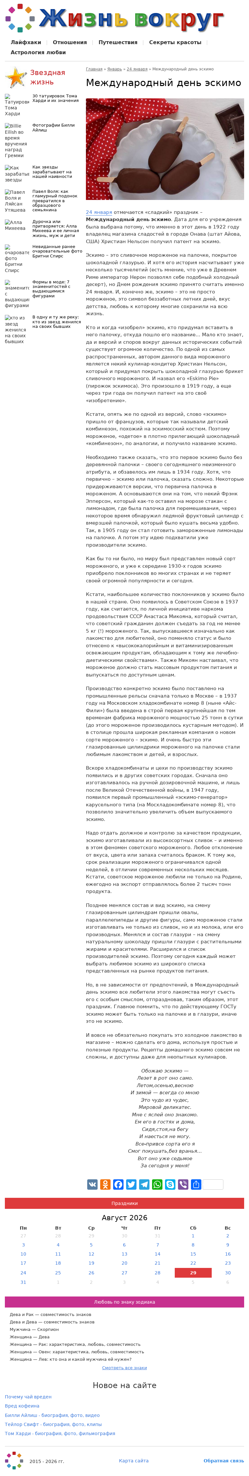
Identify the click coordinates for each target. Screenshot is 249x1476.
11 (58, 1254)
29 (193, 1272)
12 (91, 1254)
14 (157, 1254)
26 (91, 1272)
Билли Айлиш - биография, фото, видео (52, 1415)
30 (228, 1272)
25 (58, 1272)
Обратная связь (224, 1460)
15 (193, 1254)
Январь (114, 69)
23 (228, 1263)
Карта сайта (134, 1460)
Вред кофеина (22, 1405)
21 (157, 1263)
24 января (137, 69)
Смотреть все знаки (124, 1367)
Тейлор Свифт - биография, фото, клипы (53, 1424)
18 (58, 1263)
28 (157, 1272)
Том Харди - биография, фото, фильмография (60, 1433)
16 (228, 1254)
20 (124, 1263)
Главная (94, 69)
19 (91, 1263)
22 (193, 1263)
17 (23, 1263)
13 (124, 1254)
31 (23, 1282)
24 (23, 1272)
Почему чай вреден (28, 1396)
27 (124, 1272)
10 (23, 1254)
